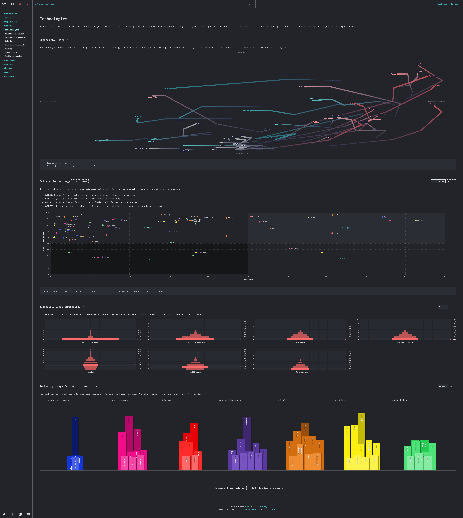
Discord (272, 509)
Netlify (263, 507)
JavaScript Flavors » (267, 488)
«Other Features (228, 488)
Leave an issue (249, 509)
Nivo (247, 507)
